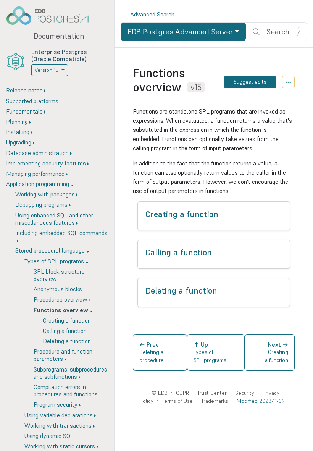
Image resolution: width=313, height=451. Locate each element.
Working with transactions (58, 425)
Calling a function (65, 330)
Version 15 (46, 70)
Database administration (37, 153)
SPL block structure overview (59, 275)
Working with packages (45, 194)
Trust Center (212, 392)
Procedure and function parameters (63, 354)
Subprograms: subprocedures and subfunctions (70, 372)
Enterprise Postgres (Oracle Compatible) (59, 55)
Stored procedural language (50, 250)
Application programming (37, 184)
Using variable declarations (58, 415)
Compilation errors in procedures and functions (66, 390)
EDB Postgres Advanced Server (180, 32)
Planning (17, 121)
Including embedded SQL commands (61, 233)
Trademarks (214, 400)
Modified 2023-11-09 (261, 400)
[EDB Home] (52, 15)
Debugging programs (41, 204)
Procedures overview (60, 299)
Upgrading (18, 142)
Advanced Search (152, 14)
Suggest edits (250, 81)
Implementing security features (46, 163)
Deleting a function (67, 341)
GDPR (182, 392)
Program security (55, 404)
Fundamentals (24, 111)
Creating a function (67, 320)
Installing (17, 132)
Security (244, 392)
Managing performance (35, 173)
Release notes (24, 90)
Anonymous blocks (58, 289)
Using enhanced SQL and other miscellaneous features (54, 218)
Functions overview (61, 310)
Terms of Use (177, 400)
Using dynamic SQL (49, 436)
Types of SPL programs (54, 261)
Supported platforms (32, 101)
